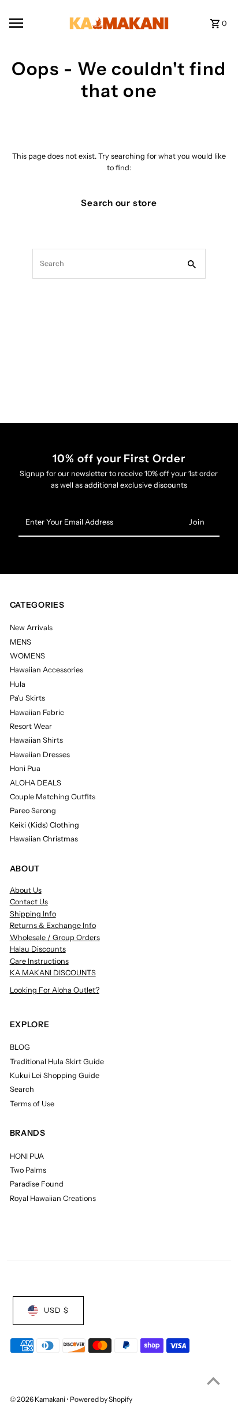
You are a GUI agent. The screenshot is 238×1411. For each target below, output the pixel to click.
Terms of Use (32, 1103)
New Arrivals (31, 627)
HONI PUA (27, 1156)
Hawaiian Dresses (40, 754)
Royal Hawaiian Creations (53, 1198)
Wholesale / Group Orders (55, 937)
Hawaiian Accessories (46, 669)
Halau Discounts (38, 949)
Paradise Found (37, 1184)
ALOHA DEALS (35, 783)
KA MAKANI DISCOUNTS (53, 972)
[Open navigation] (31, 23)
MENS (20, 642)
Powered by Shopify (101, 1399)
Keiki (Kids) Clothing (44, 825)
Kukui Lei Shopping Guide (54, 1075)
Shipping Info (33, 914)
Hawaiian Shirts (36, 740)
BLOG (20, 1047)
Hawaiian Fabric (37, 712)
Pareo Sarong (33, 810)
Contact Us (29, 901)
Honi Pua (25, 768)
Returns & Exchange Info (53, 925)
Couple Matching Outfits (52, 796)
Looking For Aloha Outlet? (54, 990)
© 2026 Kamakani (38, 1399)
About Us (26, 890)
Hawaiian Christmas (44, 838)
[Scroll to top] (213, 1381)
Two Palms (28, 1170)
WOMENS (27, 656)
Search (22, 1089)
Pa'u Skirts (27, 698)
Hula (17, 684)
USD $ (56, 1310)
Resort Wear (31, 726)
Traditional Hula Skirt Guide (57, 1061)
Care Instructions (39, 961)
